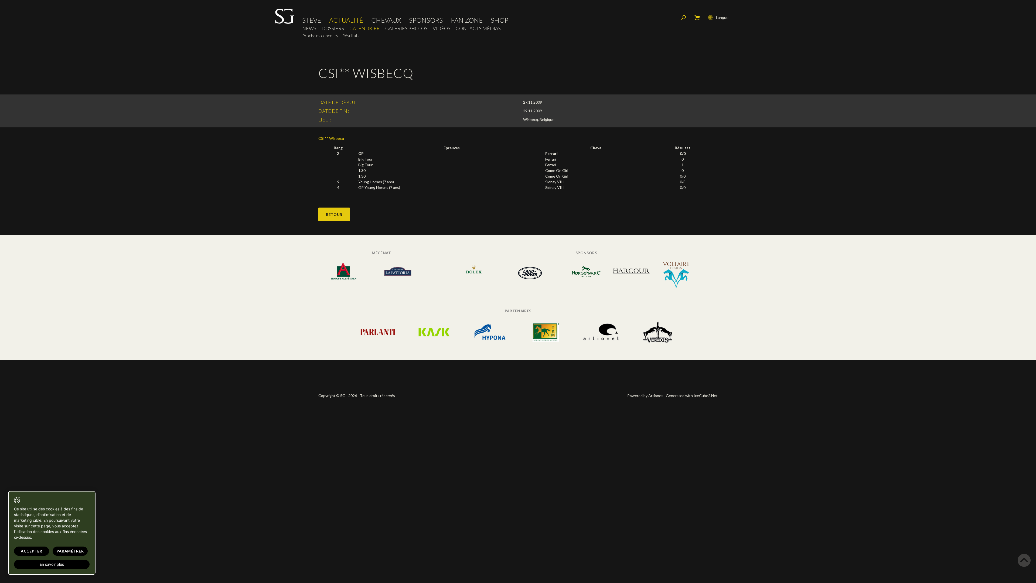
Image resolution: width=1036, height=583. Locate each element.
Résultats (350, 35)
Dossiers (333, 28)
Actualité (346, 20)
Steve (311, 20)
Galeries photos (406, 28)
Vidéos (441, 28)
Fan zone (467, 20)
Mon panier (697, 17)
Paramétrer (70, 551)
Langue (722, 17)
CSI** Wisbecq (331, 138)
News (309, 28)
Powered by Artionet (645, 395)
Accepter (31, 551)
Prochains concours (320, 35)
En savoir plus (52, 564)
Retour (334, 214)
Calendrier (364, 28)
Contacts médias (478, 28)
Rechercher (683, 17)
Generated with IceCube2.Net (692, 395)
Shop (499, 20)
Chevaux (386, 20)
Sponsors (426, 20)
